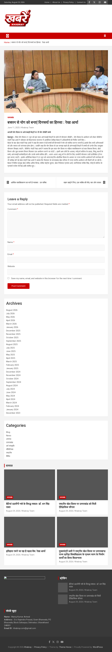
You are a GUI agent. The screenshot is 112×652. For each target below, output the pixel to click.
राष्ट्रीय (9, 452)
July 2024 (10, 389)
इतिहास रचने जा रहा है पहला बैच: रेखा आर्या (25, 551)
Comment (13, 209)
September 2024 (13, 382)
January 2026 (12, 327)
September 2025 (13, 341)
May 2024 (10, 396)
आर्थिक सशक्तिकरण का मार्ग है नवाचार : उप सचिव (28, 182)
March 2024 (11, 402)
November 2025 (13, 334)
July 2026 (10, 313)
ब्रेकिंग (63, 578)
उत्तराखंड (11, 117)
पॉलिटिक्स (9, 449)
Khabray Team (27, 127)
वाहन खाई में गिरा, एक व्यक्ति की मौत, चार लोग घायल (82, 182)
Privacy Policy (68, 2)
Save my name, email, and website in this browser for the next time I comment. (46, 278)
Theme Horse (65, 647)
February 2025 (12, 365)
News (8, 435)
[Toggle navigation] (7, 36)
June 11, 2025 (14, 127)
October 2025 (12, 337)
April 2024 (10, 399)
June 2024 (10, 392)
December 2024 (13, 372)
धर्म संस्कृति (10, 446)
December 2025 (13, 330)
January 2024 (12, 409)
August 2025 (11, 344)
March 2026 (11, 324)
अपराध (8, 439)
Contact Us (81, 2)
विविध (8, 456)
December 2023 (13, 413)
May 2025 (10, 354)
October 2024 (12, 378)
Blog (8, 432)
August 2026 (11, 310)
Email (11, 254)
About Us (56, 2)
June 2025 (10, 351)
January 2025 (12, 368)
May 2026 (10, 317)
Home (47, 2)
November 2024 (13, 375)
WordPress (98, 647)
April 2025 (10, 358)
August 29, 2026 (13, 511)
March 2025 (11, 361)
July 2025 (10, 348)
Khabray (28, 647)
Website (11, 266)
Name (11, 242)
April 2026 (10, 320)
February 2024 (12, 406)
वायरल (9, 465)
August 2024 (11, 385)
